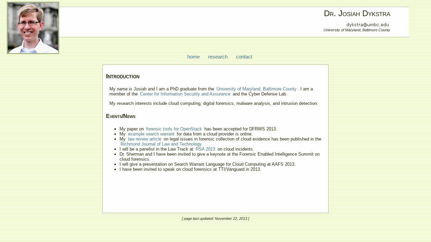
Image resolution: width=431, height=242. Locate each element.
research (218, 56)
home (193, 56)
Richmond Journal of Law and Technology (161, 144)
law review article (144, 139)
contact (244, 56)
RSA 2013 (205, 149)
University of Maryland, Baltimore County (257, 88)
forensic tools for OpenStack (174, 128)
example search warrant (151, 133)
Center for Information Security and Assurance (185, 93)
